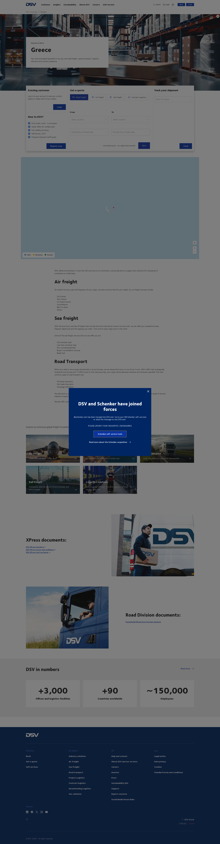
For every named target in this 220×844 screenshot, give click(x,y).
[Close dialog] (148, 391)
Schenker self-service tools (110, 433)
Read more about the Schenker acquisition (108, 442)
